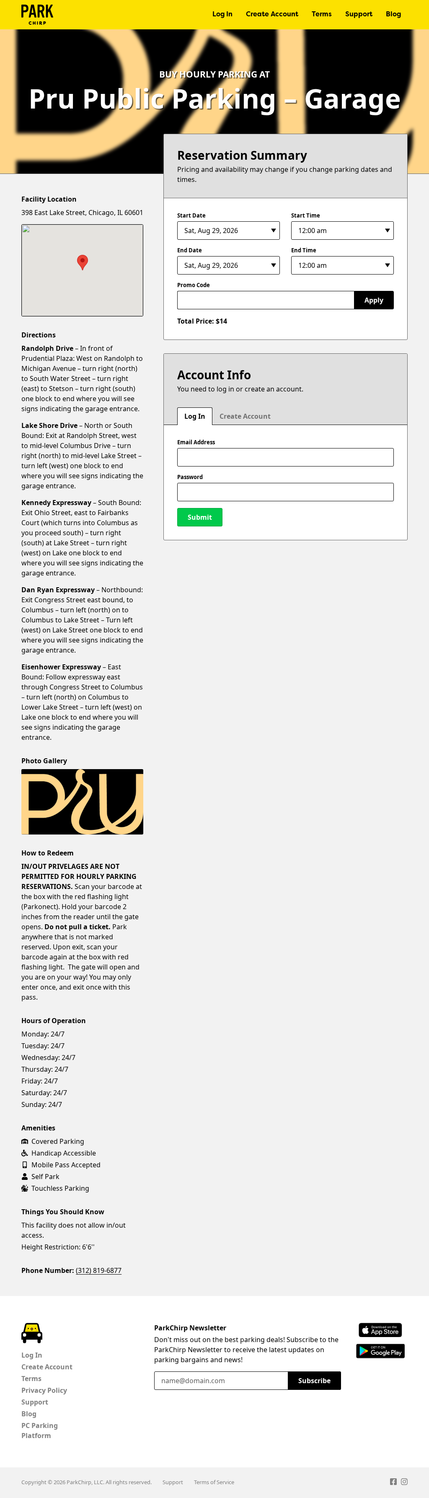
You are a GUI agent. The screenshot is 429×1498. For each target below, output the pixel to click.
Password (190, 477)
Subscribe (314, 1380)
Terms (322, 14)
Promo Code (193, 285)
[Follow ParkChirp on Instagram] (404, 1483)
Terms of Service (214, 1482)
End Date (189, 250)
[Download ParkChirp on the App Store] (380, 1330)
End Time (303, 250)
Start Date (191, 215)
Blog (393, 14)
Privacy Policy (44, 1390)
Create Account (272, 14)
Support (358, 14)
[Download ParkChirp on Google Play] (380, 1351)
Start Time (305, 215)
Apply (373, 300)
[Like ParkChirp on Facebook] (393, 1483)
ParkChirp (37, 15)
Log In (222, 14)
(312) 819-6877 (98, 1270)
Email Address (196, 442)
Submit (200, 517)
